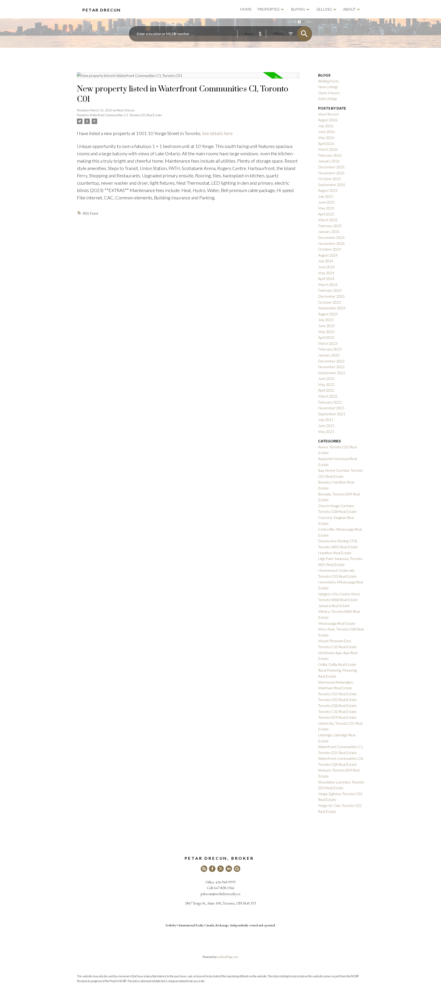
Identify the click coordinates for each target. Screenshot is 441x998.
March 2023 (327, 343)
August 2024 (328, 255)
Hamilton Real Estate (334, 553)
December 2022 (331, 361)
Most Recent (328, 114)
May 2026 (326, 137)
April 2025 (326, 214)
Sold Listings (327, 98)
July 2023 (325, 319)
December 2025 (331, 167)
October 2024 (329, 249)
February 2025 (330, 225)
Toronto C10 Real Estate (337, 711)
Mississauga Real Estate (336, 623)
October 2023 (329, 302)
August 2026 (328, 120)
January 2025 (328, 231)
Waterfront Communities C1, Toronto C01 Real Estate (126, 115)
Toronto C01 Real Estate (337, 694)
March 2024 (327, 284)
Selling (324, 9)
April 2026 (326, 143)
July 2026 (325, 126)
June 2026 (326, 131)
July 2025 (325, 196)
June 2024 (326, 267)
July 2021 (325, 419)
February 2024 (330, 290)
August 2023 (328, 314)
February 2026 (330, 155)
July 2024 (325, 261)
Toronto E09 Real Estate (337, 717)
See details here (217, 133)
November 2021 (331, 408)
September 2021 (331, 414)
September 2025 (331, 184)
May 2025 (326, 208)
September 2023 (331, 308)
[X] (220, 868)
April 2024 (326, 278)
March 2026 (327, 149)
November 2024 (331, 243)
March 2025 (327, 220)
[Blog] (204, 868)
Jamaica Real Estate (334, 605)
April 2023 (326, 337)
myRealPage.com (227, 957)
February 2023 (330, 349)
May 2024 (326, 273)
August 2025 (328, 190)
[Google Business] (237, 868)
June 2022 (326, 378)
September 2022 (331, 372)
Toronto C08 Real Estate (337, 705)
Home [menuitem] (246, 9)
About (349, 9)
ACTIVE (291, 21)
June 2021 (326, 425)
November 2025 (331, 173)
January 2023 (328, 355)
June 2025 (326, 202)
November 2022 (331, 367)
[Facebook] (212, 868)
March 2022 (327, 396)
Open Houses (329, 92)
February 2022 (330, 402)
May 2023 (326, 331)
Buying (298, 9)
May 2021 (326, 431)
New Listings (328, 87)
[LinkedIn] (229, 868)
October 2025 (329, 178)
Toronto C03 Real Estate (337, 699)
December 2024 (331, 237)
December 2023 (331, 296)
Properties (268, 9)
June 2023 (326, 325)
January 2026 (328, 161)
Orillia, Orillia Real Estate (337, 664)
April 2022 (326, 390)
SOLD (309, 21)
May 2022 (326, 384)
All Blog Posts (328, 81)
